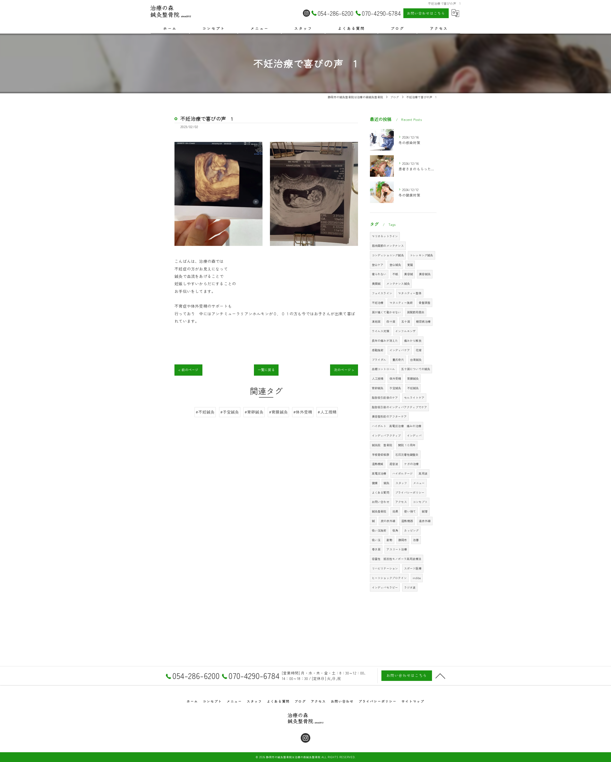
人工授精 (378, 378)
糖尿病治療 (423, 321)
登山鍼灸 (395, 265)
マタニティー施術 (401, 303)
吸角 (395, 530)
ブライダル (379, 360)
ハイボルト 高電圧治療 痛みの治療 (396, 426)
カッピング (411, 530)
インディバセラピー (385, 587)
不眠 (395, 274)
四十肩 (390, 321)
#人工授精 (327, 412)
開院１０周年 (407, 445)
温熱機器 (407, 521)
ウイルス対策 (380, 331)
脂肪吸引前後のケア (385, 397)
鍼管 (424, 511)
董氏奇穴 (398, 360)
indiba (417, 578)
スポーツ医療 (412, 568)
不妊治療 (378, 303)
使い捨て (410, 511)
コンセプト (420, 502)
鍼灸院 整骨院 (382, 445)
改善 (416, 540)
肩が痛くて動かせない (386, 312)
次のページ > (344, 369)
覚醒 (410, 265)
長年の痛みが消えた (385, 340)
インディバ (414, 435)
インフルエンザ (405, 331)
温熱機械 (378, 464)
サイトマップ (412, 701)
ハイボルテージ (402, 473)
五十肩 (405, 321)
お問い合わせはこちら (426, 13)
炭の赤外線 (388, 521)
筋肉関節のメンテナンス (388, 246)
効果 (395, 511)
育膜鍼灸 (413, 378)
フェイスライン (382, 293)
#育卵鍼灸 (254, 412)
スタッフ (401, 483)
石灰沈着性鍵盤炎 (407, 454)
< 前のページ (188, 369)
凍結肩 (376, 321)
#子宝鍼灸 (229, 412)
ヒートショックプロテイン (389, 578)
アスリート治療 (396, 549)
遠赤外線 (425, 521)
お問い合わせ (380, 502)
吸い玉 (376, 540)
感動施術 (378, 350)
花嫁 (418, 350)
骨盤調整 (424, 303)
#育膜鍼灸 (278, 412)
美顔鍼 (376, 283)
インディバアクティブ (386, 435)
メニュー (419, 483)
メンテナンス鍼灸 (398, 283)
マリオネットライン (385, 236)
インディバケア (400, 350)
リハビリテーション (385, 568)
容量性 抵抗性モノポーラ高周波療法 (396, 559)
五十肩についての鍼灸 (415, 369)
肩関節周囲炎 (415, 312)
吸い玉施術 (379, 530)
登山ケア (378, 265)
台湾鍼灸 (416, 360)
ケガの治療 (411, 464)
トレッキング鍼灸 (421, 255)
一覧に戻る (266, 369)
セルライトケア (414, 397)
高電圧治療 (379, 473)
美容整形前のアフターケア (389, 416)
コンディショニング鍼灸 (388, 255)
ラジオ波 (410, 587)
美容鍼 (408, 274)
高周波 (423, 473)
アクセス (401, 502)
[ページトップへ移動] (440, 675)
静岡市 (402, 540)
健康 (375, 483)
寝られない (379, 274)
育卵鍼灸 (378, 388)
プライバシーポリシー (409, 492)
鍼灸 (386, 483)
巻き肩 (376, 549)
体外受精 (395, 378)
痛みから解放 (412, 340)
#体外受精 (302, 412)
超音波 (394, 464)
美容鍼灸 (425, 274)
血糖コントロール (383, 369)
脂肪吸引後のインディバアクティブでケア (399, 407)
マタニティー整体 (409, 293)
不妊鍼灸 (413, 388)
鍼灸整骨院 (379, 511)
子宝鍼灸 (395, 388)
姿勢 (389, 540)
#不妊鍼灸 (205, 412)
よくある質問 (380, 492)
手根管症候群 (380, 454)
